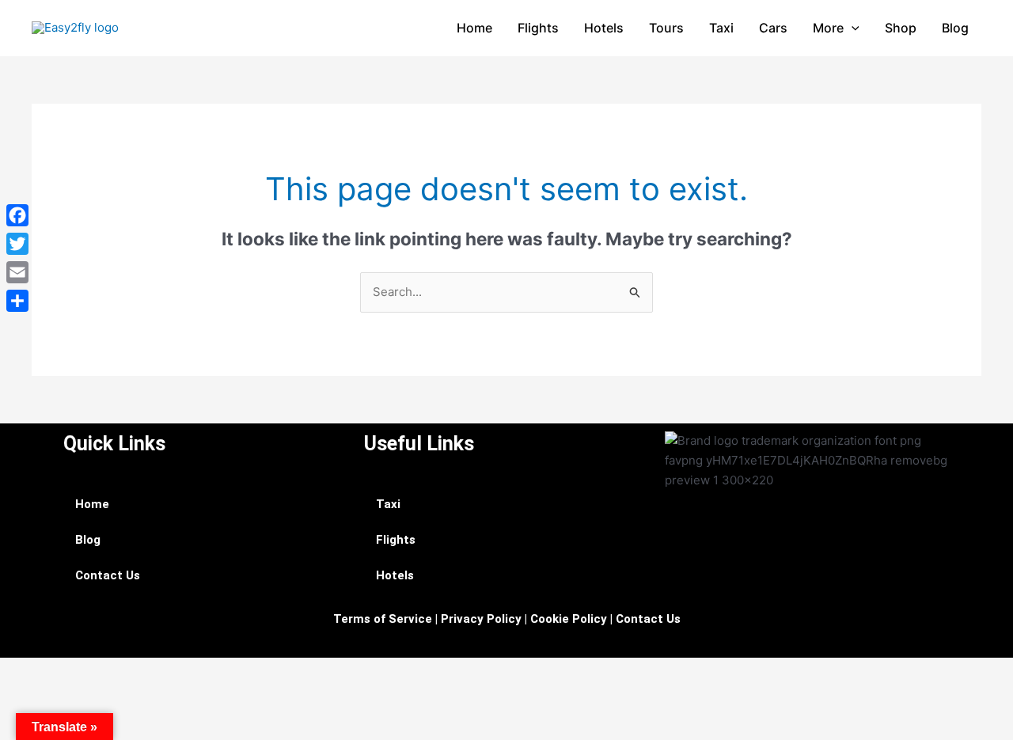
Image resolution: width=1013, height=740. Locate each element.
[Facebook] (17, 215)
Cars (773, 28)
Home (474, 28)
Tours (666, 28)
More (828, 28)
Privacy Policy (481, 619)
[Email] (17, 272)
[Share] (17, 301)
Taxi (721, 28)
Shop (900, 28)
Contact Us (107, 575)
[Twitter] (17, 244)
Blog (955, 28)
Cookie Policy (568, 619)
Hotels (604, 28)
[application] (851, 27)
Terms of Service (382, 619)
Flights (538, 28)
